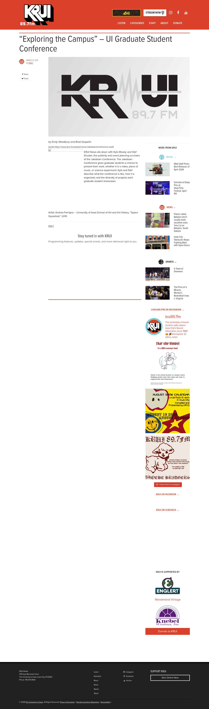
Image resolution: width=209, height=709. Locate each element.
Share (26, 74)
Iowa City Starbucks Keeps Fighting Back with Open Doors (182, 241)
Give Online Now (170, 677)
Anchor (129, 681)
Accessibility (105, 702)
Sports (96, 689)
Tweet (26, 78)
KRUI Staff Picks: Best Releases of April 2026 (182, 166)
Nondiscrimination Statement (87, 702)
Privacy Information (67, 702)
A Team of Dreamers (178, 270)
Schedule (97, 676)
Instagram (129, 672)
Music (96, 681)
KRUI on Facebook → (167, 494)
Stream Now (153, 13)
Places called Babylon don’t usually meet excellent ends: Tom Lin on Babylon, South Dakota (181, 223)
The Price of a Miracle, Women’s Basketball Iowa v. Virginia (181, 293)
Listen (121, 23)
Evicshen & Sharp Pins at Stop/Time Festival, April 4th (182, 188)
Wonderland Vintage (168, 599)
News (96, 685)
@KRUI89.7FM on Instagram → (167, 309)
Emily (31, 63)
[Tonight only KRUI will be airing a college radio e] (167, 457)
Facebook (129, 676)
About (164, 23)
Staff (152, 23)
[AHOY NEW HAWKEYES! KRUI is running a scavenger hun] (167, 364)
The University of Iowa (34, 702)
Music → (171, 157)
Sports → (171, 262)
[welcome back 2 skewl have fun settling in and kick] (167, 411)
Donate (177, 23)
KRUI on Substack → (167, 510)
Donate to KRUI (167, 631)
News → (171, 207)
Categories (137, 23)
